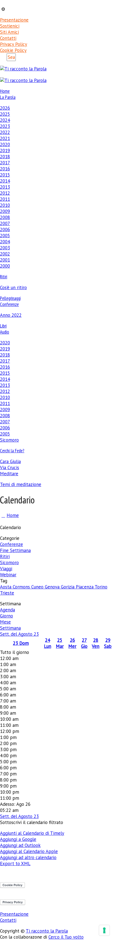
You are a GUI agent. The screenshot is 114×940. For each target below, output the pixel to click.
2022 (5, 132)
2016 (5, 169)
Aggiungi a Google (18, 839)
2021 (5, 138)
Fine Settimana (15, 550)
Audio (4, 332)
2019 (5, 150)
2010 (5, 205)
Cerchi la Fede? (12, 451)
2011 (5, 199)
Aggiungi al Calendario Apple (29, 851)
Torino (101, 587)
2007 (5, 223)
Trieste (7, 593)
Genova (53, 587)
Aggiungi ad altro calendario (28, 857)
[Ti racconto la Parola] (23, 69)
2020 (5, 144)
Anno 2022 (11, 315)
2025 (5, 114)
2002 (5, 254)
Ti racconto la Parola (47, 931)
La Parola (7, 97)
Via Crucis (9, 467)
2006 (5, 229)
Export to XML (15, 863)
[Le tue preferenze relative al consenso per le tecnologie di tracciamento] (104, 930)
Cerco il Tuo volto (66, 937)
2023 (5, 126)
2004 (5, 242)
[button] (31, 822)
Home (5, 91)
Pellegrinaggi (10, 298)
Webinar (8, 575)
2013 (5, 187)
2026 (5, 108)
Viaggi (6, 569)
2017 (5, 163)
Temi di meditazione (20, 484)
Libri (3, 326)
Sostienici (9, 26)
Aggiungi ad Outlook (20, 845)
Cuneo (38, 587)
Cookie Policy (13, 50)
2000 (5, 266)
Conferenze (9, 304)
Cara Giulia (10, 461)
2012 (5, 193)
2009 (5, 211)
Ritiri (3, 277)
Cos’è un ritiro (13, 287)
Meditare (9, 474)
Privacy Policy (13, 44)
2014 (5, 181)
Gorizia (68, 587)
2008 (5, 217)
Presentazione (14, 20)
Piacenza (85, 587)
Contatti (8, 38)
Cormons (22, 587)
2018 (5, 157)
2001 (5, 260)
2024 (5, 120)
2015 (5, 175)
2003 (5, 248)
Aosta (6, 587)
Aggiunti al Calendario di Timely (32, 833)
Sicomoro (9, 440)
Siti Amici (9, 32)
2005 (5, 236)
